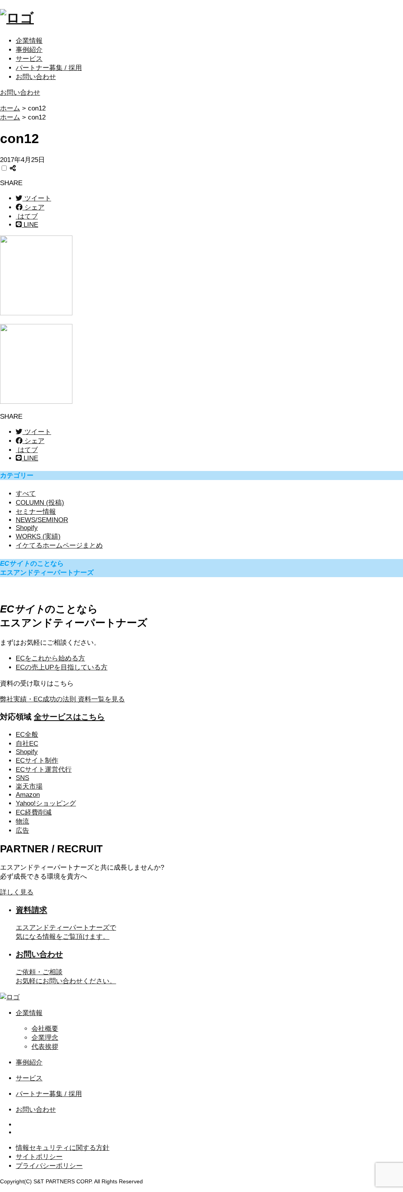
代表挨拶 (44, 1046)
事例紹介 (29, 49)
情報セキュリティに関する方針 (62, 1148)
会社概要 (44, 1028)
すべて (26, 493)
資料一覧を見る (62, 699)
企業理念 (44, 1037)
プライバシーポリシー (49, 1166)
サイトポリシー (39, 1157)
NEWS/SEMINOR (42, 520)
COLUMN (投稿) (40, 502)
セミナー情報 (36, 511)
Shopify (27, 528)
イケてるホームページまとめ (59, 545)
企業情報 (29, 40)
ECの (61, 667)
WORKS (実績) (38, 536)
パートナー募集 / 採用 (49, 68)
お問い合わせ (36, 77)
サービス (29, 59)
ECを (50, 658)
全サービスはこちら (69, 716)
